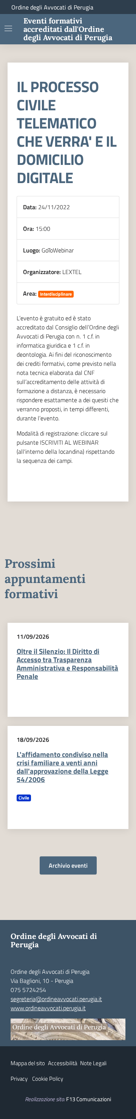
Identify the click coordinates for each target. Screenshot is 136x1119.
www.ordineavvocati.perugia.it (48, 1007)
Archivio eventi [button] (68, 865)
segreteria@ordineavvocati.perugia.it (56, 998)
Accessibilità (62, 1063)
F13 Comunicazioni (88, 1099)
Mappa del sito (28, 1063)
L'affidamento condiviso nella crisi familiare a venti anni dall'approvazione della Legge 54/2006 (62, 767)
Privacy (19, 1078)
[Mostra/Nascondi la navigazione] (8, 28)
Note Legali (93, 1063)
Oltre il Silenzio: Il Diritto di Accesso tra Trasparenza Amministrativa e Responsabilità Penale (67, 664)
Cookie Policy (47, 1078)
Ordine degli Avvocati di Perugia (52, 7)
